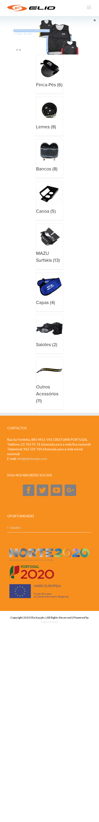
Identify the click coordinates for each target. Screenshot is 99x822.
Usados (15, 527)
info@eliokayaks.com (32, 459)
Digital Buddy (49, 622)
